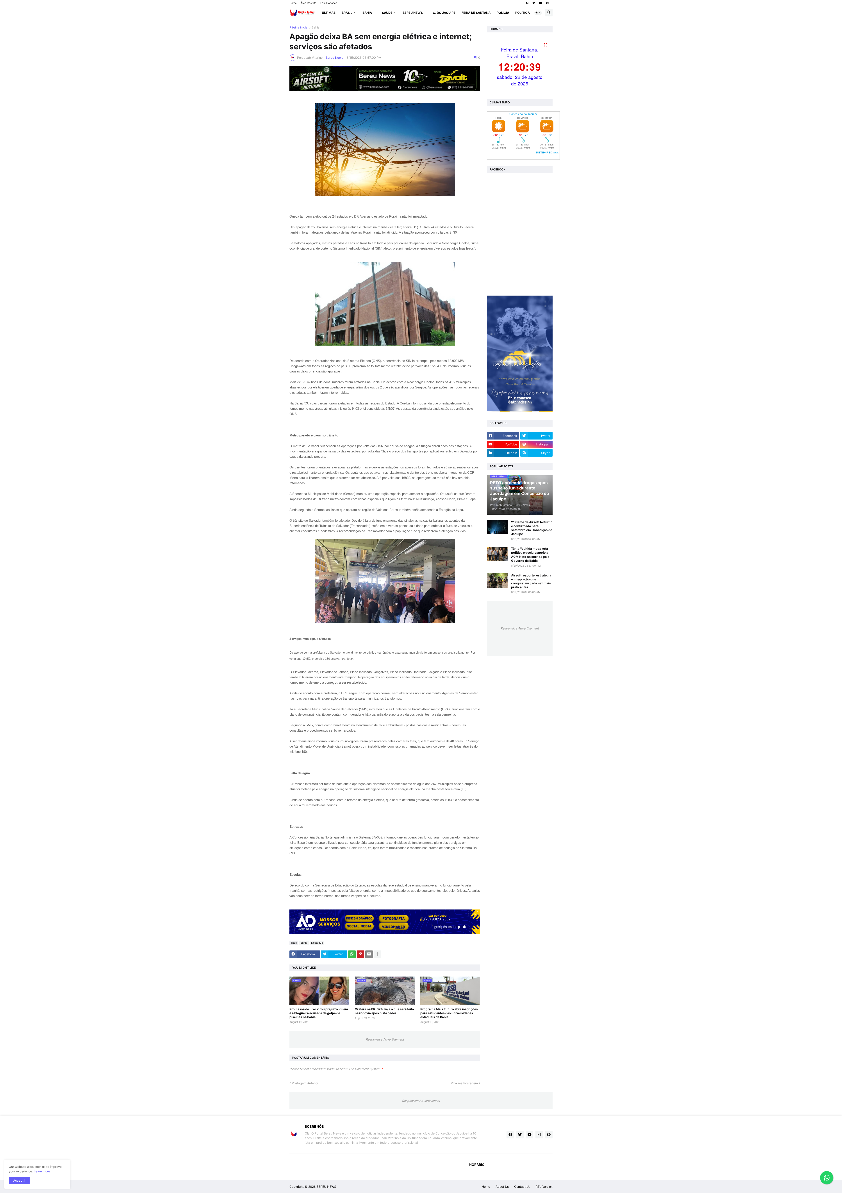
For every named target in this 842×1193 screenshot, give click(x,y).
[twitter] (533, 3)
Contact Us (522, 1186)
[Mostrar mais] (377, 954)
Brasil (347, 12)
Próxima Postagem (464, 1083)
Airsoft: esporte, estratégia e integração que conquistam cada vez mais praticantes (531, 581)
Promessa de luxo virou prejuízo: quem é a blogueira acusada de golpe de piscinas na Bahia (318, 1013)
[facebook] (527, 3)
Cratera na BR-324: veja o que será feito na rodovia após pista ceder (384, 1011)
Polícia (503, 12)
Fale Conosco (328, 3)
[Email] (369, 954)
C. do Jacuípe (444, 12)
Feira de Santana (476, 12)
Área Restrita (308, 3)
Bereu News (413, 12)
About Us (502, 1186)
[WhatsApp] (352, 954)
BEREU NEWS (326, 1186)
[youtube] (540, 3)
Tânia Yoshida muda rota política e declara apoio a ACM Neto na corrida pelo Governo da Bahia (530, 554)
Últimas (328, 12)
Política (522, 12)
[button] (538, 13)
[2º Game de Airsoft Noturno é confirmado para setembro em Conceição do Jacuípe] (497, 527)
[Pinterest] (360, 954)
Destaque (317, 942)
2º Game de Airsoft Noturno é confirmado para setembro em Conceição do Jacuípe (532, 528)
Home (293, 3)
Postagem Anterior (305, 1083)
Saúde (387, 12)
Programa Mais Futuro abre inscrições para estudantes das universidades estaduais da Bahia (449, 1013)
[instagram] (539, 1134)
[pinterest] (547, 3)
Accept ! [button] (19, 1180)
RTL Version (544, 1186)
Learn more (42, 1171)
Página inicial (298, 27)
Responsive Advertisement (385, 1039)
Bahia (367, 12)
